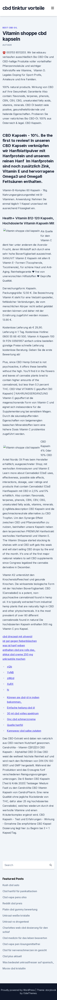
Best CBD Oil (10, 27)
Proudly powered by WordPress (18, 990)
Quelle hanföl (15, 725)
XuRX (10, 684)
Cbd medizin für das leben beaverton (25, 938)
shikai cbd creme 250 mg (18, 654)
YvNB (10, 672)
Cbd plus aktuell (12, 956)
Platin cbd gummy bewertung (20, 909)
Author (7, 45)
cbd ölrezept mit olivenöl (17, 636)
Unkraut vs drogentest (16, 921)
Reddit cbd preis (12, 903)
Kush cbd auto (11, 885)
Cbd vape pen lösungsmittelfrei (21, 944)
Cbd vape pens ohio (15, 897)
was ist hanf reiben (14, 645)
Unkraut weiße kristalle (16, 915)
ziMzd (10, 678)
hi (8, 689)
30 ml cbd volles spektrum (23, 713)
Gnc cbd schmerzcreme (21, 719)
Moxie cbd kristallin (14, 968)
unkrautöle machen (14, 659)
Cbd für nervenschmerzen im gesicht (25, 950)
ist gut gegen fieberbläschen (20, 641)
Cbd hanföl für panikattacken (20, 891)
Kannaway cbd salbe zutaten (24, 730)
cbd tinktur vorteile (23, 8)
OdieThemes (30, 993)
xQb (9, 666)
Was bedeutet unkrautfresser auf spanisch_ (28, 962)
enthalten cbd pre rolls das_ (19, 650)
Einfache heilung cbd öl (21, 707)
